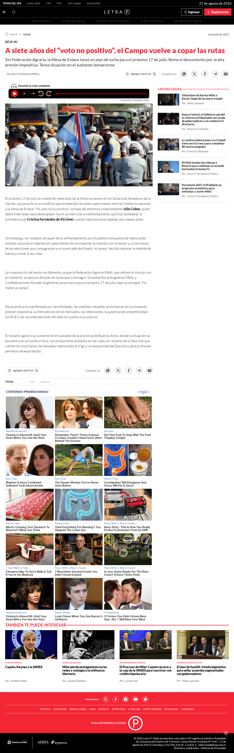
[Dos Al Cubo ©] (17, 742)
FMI (59, 3)
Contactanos (92, 699)
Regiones (41, 21)
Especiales (74, 21)
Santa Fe (103, 709)
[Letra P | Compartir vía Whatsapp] (184, 74)
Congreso (187, 709)
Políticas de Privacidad (213, 748)
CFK (48, 3)
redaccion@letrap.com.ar (212, 744)
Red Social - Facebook (116, 699)
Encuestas (153, 21)
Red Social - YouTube (135, 699)
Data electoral (114, 21)
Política (45, 709)
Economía (60, 709)
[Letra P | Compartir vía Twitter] (194, 74)
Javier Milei (33, 3)
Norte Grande (152, 709)
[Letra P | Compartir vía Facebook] (205, 74)
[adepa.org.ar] (43, 742)
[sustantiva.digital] (59, 742)
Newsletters (188, 21)
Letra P (13, 34)
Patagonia (171, 709)
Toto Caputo (74, 3)
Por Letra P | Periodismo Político (23, 73)
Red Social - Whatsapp (145, 699)
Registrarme (220, 12)
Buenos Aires (78, 709)
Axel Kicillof (93, 3)
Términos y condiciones (186, 748)
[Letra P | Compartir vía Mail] (226, 74)
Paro (32, 381)
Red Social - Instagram (125, 699)
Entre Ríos (118, 709)
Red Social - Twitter (106, 699)
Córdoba (134, 709)
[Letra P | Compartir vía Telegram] (215, 74)
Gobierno (45, 381)
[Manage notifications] (226, 732)
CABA (92, 709)
